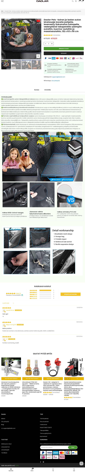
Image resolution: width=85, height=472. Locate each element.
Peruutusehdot (44, 421)
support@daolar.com (58, 77)
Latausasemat (5, 447)
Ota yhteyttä (55, 80)
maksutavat (43, 424)
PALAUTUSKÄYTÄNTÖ (46, 427)
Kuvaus (36, 90)
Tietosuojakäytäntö (45, 433)
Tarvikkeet (4, 453)
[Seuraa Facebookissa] (40, 462)
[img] (6, 308)
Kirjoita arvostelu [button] (70, 294)
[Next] (38, 39)
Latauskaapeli (5, 450)
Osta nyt (64, 53)
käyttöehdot (43, 436)
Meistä (3, 418)
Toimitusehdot (44, 418)
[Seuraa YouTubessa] (43, 462)
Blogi (2, 424)
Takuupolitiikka (44, 430)
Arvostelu (47, 90)
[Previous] (4, 39)
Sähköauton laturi (6, 444)
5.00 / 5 (18, 293)
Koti (2, 11)
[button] (48, 35)
